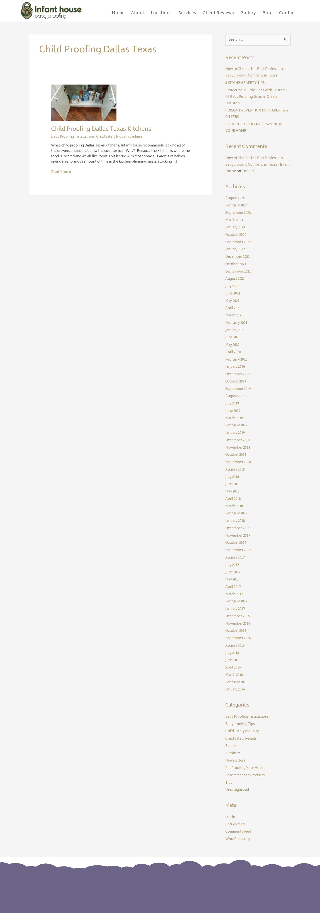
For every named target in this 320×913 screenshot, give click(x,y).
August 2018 (235, 470)
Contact (248, 171)
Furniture (233, 754)
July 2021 (232, 286)
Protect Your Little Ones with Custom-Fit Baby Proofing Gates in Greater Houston (256, 97)
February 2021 (236, 323)
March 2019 (234, 418)
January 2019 (235, 433)
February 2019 (236, 426)
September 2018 (238, 462)
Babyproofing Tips (240, 724)
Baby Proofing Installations (73, 137)
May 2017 (232, 580)
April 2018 (233, 499)
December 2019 (237, 374)
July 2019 (232, 404)
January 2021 (235, 330)
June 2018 (232, 484)
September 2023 (238, 213)
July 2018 (232, 477)
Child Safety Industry (113, 137)
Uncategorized (237, 790)
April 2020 (233, 352)
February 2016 (236, 682)
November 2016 (237, 624)
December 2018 (237, 440)
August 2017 (235, 558)
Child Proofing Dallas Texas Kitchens (101, 130)
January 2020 (235, 367)
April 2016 (233, 668)
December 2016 (237, 616)
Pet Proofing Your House (245, 768)
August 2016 (235, 646)
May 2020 (232, 345)
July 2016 (232, 653)
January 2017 (235, 609)
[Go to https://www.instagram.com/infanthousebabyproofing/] (249, 886)
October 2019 (235, 382)
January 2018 (235, 521)
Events (231, 746)
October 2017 (235, 543)
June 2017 (232, 572)
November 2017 (237, 536)
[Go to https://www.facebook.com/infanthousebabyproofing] (241, 886)
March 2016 (234, 675)
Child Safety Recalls (241, 739)
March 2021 (234, 316)
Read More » (61, 172)
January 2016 (235, 690)
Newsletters (235, 761)
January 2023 (235, 228)
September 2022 (238, 242)
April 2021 (233, 308)
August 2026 (235, 198)
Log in (230, 817)
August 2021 (235, 279)
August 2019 (235, 396)
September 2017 (238, 550)
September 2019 (238, 389)
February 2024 (236, 206)
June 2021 (232, 294)
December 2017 (237, 528)
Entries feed (235, 825)
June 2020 (232, 338)
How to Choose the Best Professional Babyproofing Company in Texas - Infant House (257, 164)
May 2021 (232, 301)
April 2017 (233, 587)
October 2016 (235, 631)
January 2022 (235, 250)
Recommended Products (245, 775)
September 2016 (238, 638)
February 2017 (236, 602)
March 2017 (234, 594)
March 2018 (234, 506)
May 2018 (232, 492)
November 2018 (237, 448)
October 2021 (235, 264)
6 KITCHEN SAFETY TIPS (245, 83)
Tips (228, 783)
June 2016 (232, 660)
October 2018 (235, 455)
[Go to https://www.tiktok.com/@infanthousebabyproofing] (258, 886)
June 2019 (232, 411)
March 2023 (234, 220)
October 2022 (235, 235)
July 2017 (232, 565)
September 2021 (238, 272)
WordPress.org (237, 839)
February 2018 (236, 514)
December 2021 (237, 257)
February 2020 (236, 360)
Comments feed (238, 832)
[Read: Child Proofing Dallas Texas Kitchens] (83, 103)
